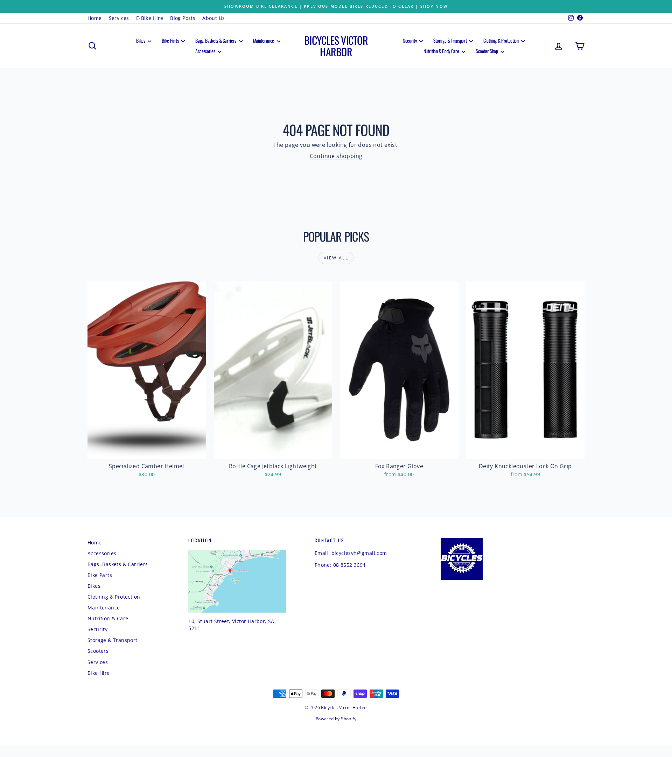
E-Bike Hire (149, 18)
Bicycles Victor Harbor (336, 45)
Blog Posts (182, 18)
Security (410, 40)
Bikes (141, 40)
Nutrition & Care (108, 618)
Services (119, 18)
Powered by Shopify (336, 719)
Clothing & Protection (501, 40)
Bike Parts (171, 40)
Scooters (98, 651)
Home (95, 18)
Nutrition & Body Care (442, 51)
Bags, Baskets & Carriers (216, 40)
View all (336, 258)
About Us (213, 18)
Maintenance (264, 40)
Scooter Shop (487, 51)
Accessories (205, 51)
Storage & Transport (450, 40)
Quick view (147, 451)
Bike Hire (99, 673)
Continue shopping (336, 156)
